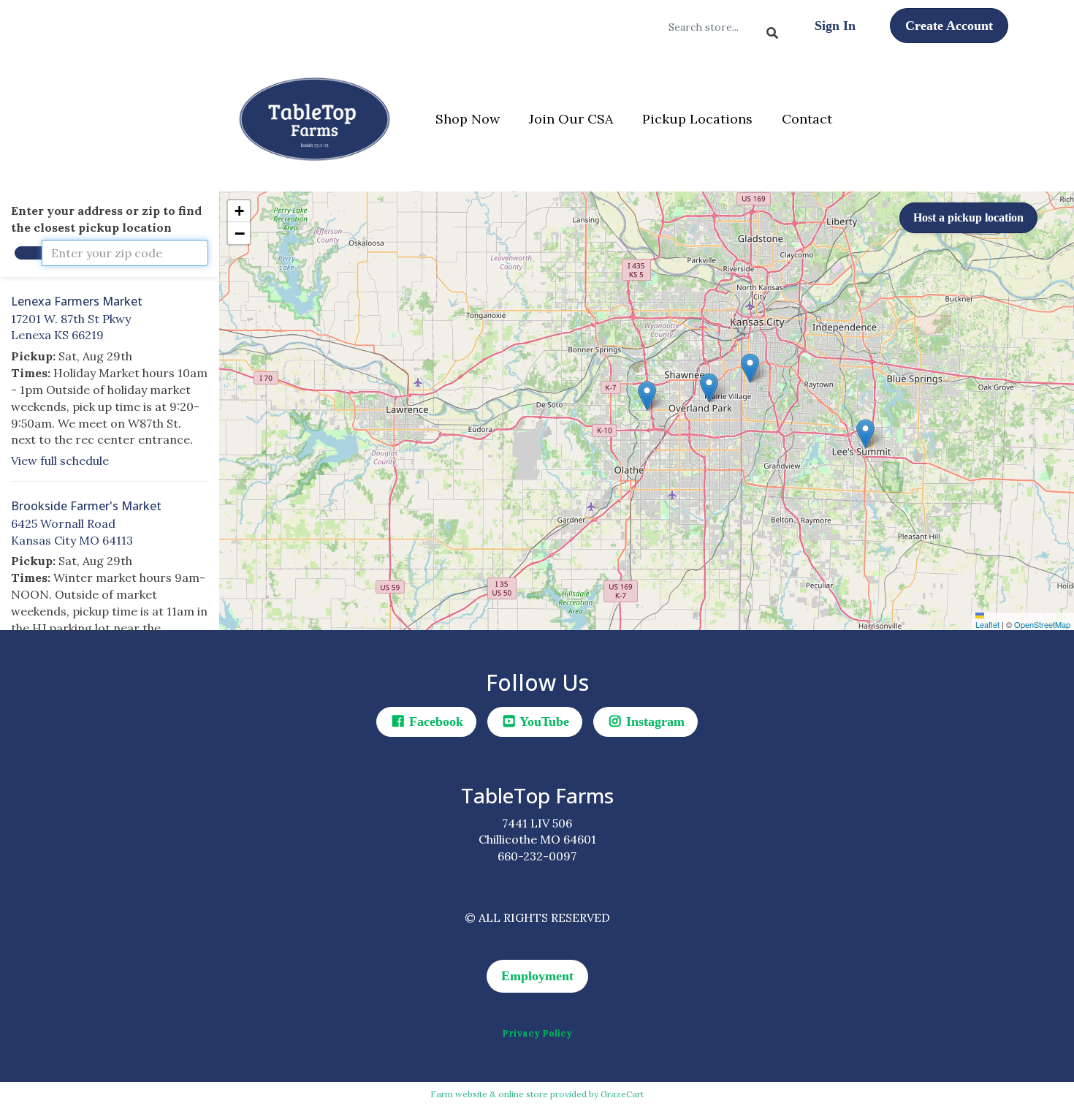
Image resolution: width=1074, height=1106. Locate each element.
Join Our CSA (571, 118)
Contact (807, 118)
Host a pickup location (968, 217)
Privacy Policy (537, 1033)
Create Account (949, 25)
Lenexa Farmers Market (76, 301)
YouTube (543, 721)
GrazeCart (622, 1093)
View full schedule (60, 460)
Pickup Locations (697, 118)
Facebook (434, 721)
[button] (647, 396)
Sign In (835, 25)
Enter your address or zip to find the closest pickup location (106, 219)
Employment (537, 976)
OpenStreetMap (1042, 624)
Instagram (653, 721)
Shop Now (467, 118)
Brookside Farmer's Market (86, 506)
